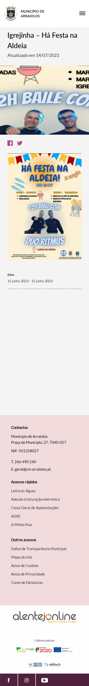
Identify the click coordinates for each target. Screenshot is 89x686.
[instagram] (27, 680)
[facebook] (9, 680)
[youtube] (45, 680)
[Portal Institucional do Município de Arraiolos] (24, 13)
